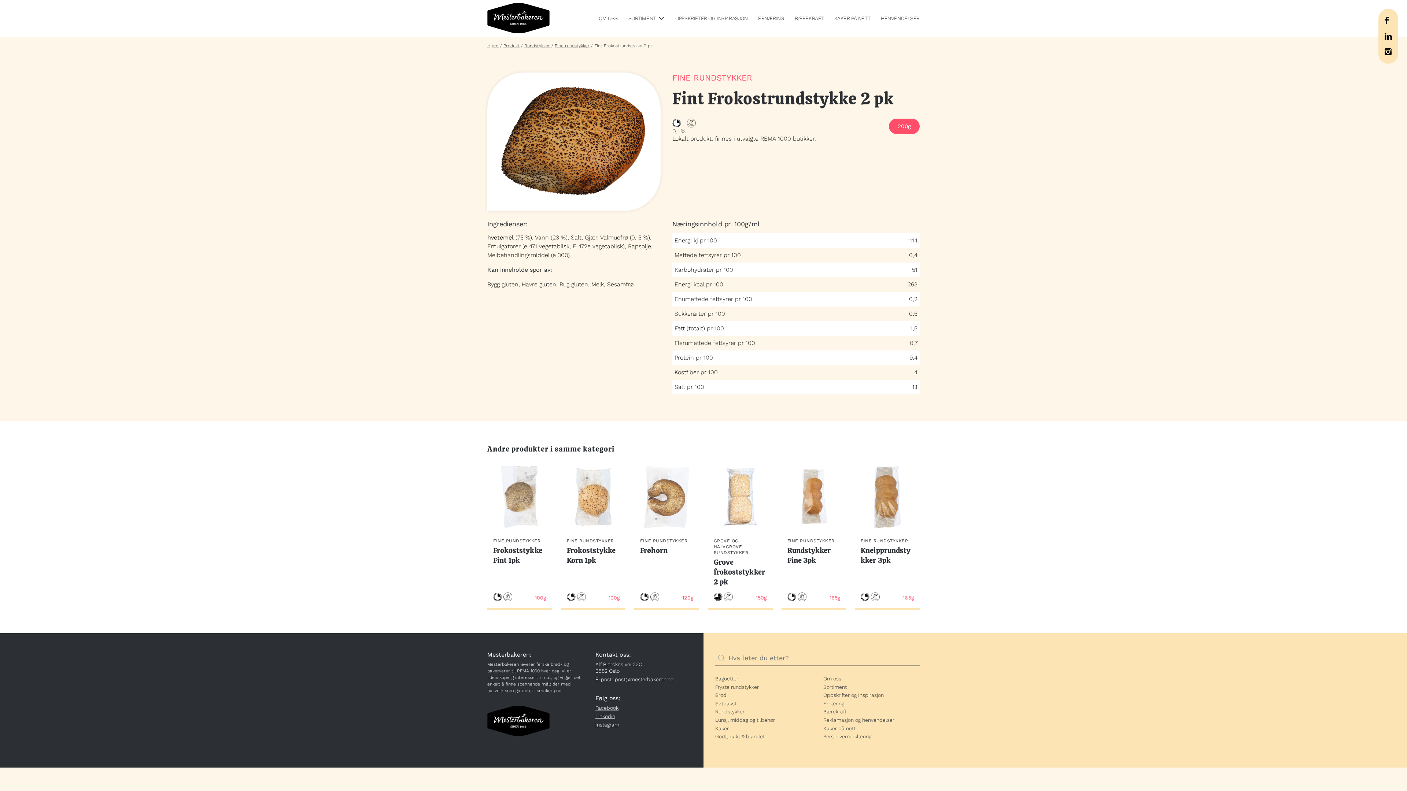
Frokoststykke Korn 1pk (591, 555)
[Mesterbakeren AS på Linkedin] (1388, 36)
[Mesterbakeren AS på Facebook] (1386, 20)
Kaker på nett (852, 18)
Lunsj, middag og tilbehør (745, 720)
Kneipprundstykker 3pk (886, 555)
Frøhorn (653, 550)
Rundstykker (537, 45)
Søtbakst (725, 703)
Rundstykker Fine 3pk (809, 555)
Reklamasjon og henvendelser (858, 720)
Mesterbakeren (518, 18)
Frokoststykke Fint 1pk (517, 555)
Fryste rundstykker (737, 687)
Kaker (722, 728)
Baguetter (726, 679)
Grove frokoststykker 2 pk (739, 571)
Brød (721, 695)
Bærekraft (809, 18)
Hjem (493, 45)
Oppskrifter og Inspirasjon (711, 18)
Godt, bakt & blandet (740, 736)
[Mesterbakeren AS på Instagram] (1388, 51)
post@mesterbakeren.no (644, 679)
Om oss (608, 18)
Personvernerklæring (847, 736)
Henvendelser (900, 18)
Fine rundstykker (572, 45)
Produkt (511, 45)
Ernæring (771, 18)
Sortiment (642, 18)
